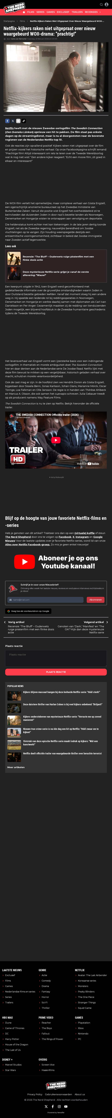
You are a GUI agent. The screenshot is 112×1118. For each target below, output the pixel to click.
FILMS (30, 12)
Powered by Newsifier (56, 1112)
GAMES (51, 12)
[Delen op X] (13, 121)
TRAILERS (77, 12)
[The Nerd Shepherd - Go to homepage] (14, 4)
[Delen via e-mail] (18, 121)
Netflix (9, 128)
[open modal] (106, 4)
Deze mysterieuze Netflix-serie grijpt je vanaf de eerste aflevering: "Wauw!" (56, 274)
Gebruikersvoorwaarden (58, 1094)
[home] (24, 12)
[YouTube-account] (65, 1106)
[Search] (101, 4)
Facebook (65, 536)
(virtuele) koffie (85, 533)
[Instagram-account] (59, 1106)
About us (80, 1094)
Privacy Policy (34, 1094)
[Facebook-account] (52, 1106)
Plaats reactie (56, 672)
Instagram (82, 536)
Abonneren (95, 599)
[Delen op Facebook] (7, 121)
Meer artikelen (16, 767)
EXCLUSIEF (63, 12)
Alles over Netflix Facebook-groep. (27, 544)
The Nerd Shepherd (18, 536)
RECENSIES (91, 12)
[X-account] (46, 1106)
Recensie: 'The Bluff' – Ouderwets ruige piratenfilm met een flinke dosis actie (58, 258)
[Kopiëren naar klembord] (24, 121)
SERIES (40, 12)
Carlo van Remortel (18, 39)
